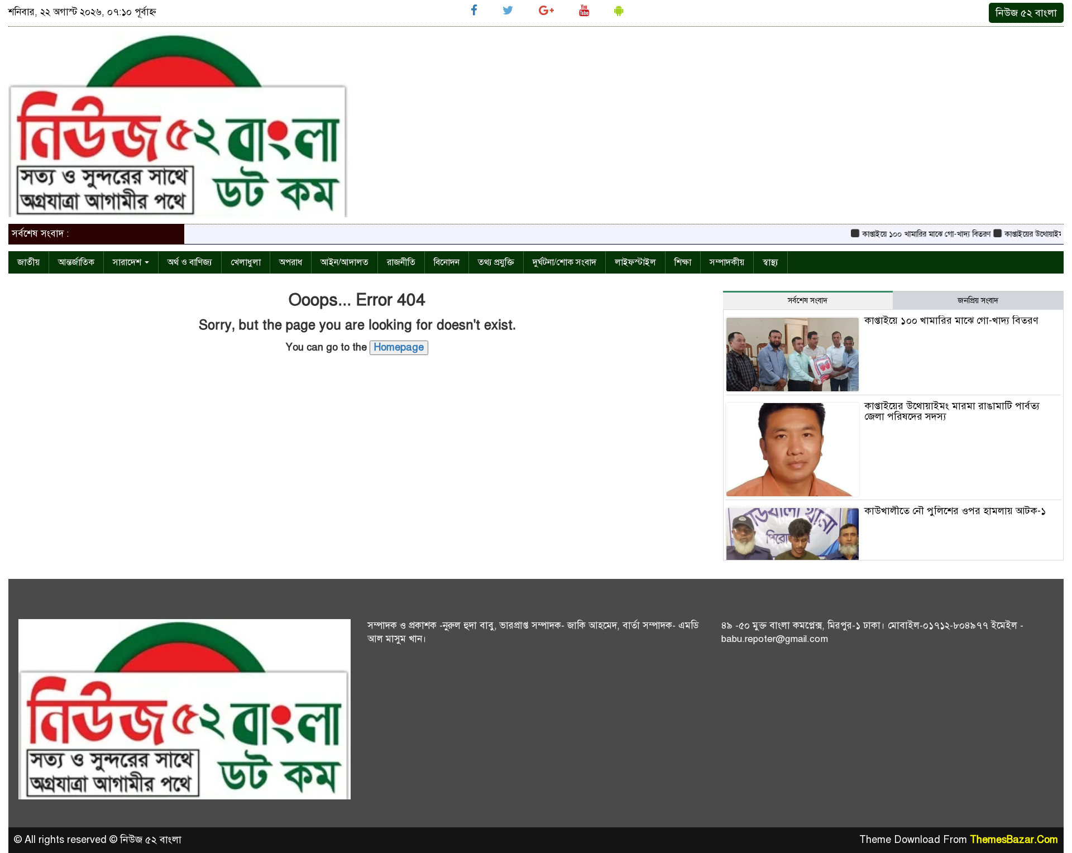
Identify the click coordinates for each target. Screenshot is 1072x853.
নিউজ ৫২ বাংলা (1026, 13)
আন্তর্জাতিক (76, 262)
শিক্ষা (682, 262)
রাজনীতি (401, 262)
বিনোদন (447, 262)
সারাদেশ (128, 262)
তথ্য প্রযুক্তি (496, 262)
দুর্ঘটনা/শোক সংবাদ (564, 262)
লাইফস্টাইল (635, 262)
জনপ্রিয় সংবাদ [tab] (978, 300)
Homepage (399, 347)
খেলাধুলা (246, 262)
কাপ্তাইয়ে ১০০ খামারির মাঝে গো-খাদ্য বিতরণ (912, 234)
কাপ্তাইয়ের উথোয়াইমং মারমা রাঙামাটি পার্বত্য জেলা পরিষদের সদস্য (952, 411)
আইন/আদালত (344, 262)
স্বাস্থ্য (770, 262)
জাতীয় (28, 262)
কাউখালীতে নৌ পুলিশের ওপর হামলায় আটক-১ (955, 511)
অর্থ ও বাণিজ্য (190, 262)
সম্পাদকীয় (727, 262)
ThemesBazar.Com (1014, 839)
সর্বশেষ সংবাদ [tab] (807, 300)
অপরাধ (290, 262)
